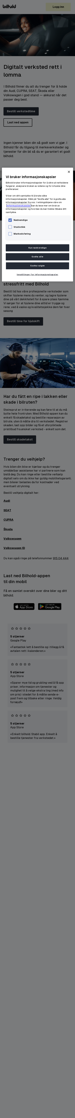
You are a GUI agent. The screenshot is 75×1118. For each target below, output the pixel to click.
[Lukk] (69, 172)
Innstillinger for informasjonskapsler (37, 274)
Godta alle (37, 257)
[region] (37, 224)
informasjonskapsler (19, 205)
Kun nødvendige (37, 248)
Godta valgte (37, 266)
